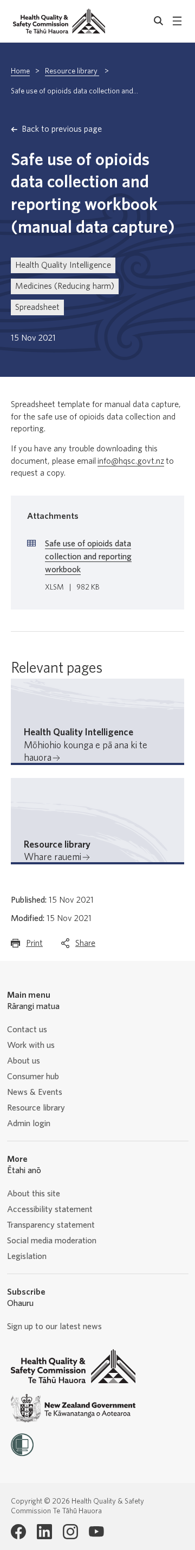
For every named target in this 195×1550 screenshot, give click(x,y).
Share (85, 946)
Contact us (27, 1029)
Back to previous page (62, 129)
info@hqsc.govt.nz (131, 461)
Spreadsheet (37, 307)
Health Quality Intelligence (63, 265)
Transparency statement (51, 1225)
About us (23, 1061)
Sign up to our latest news (54, 1326)
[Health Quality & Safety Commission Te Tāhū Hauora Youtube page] (96, 1531)
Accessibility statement (50, 1209)
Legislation (27, 1256)
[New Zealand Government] (73, 1408)
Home (20, 71)
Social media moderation (51, 1240)
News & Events (34, 1092)
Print (34, 946)
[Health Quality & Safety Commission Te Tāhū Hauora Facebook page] (18, 1531)
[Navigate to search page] (159, 21)
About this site (33, 1193)
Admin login (28, 1123)
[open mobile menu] (177, 21)
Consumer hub (33, 1076)
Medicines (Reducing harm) (64, 286)
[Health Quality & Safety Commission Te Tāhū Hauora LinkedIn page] (44, 1531)
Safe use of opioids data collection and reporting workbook (88, 556)
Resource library (72, 71)
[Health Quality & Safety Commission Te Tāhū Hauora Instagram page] (70, 1531)
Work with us (31, 1045)
